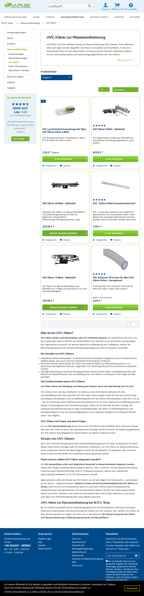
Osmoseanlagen (16, 54)
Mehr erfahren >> (125, 60)
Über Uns (76, 538)
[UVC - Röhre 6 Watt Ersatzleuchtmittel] (115, 185)
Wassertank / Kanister (19, 70)
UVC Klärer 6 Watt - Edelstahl (109, 129)
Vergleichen (51, 165)
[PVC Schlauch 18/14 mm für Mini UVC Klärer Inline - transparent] (115, 259)
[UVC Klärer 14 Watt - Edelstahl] (65, 259)
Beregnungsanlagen (16, 32)
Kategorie (46, 77)
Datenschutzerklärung (116, 579)
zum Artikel (18, 138)
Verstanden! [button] (132, 588)
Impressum (77, 565)
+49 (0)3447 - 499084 (17, 545)
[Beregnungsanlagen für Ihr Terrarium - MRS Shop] (17, 6)
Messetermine (79, 542)
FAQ (40, 542)
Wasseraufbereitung (17, 49)
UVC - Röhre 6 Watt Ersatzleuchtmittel (114, 203)
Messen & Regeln (15, 76)
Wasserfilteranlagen (18, 58)
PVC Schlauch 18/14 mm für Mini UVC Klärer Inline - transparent (113, 279)
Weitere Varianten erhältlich (63, 233)
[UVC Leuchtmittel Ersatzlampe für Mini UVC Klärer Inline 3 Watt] (65, 111)
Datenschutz (78, 555)
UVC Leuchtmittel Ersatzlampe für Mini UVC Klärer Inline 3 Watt (64, 131)
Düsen (10, 38)
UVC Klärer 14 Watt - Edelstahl (59, 277)
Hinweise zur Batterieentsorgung (87, 558)
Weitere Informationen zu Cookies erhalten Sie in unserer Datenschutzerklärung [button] (44, 591)
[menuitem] (15, 17)
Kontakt (41, 545)
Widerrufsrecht (79, 552)
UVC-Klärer (14, 62)
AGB (74, 562)
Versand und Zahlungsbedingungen (82, 547)
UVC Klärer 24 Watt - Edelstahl (59, 203)
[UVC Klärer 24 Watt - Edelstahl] (65, 185)
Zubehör (11, 82)
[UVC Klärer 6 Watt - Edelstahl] (115, 111)
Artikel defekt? (45, 548)
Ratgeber (11, 88)
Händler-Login (44, 538)
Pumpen (11, 43)
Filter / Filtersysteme (18, 66)
